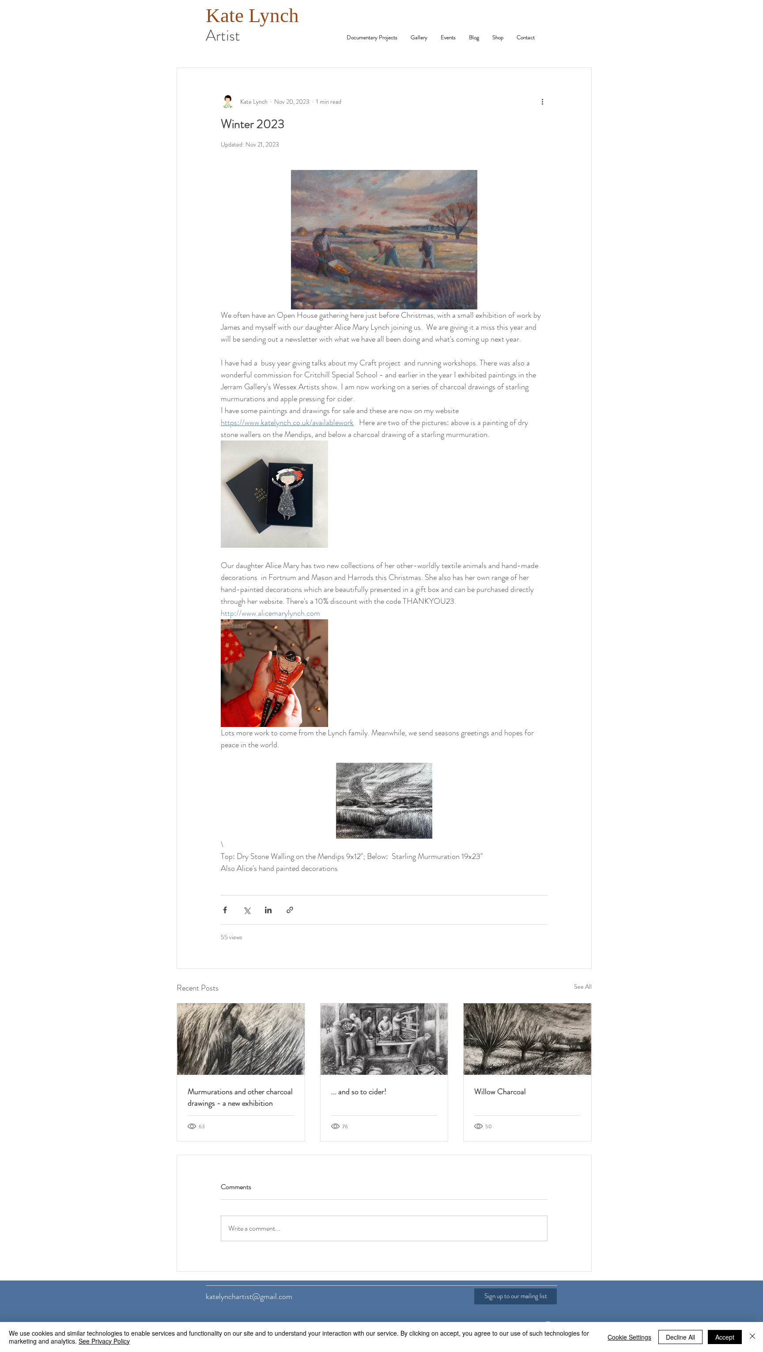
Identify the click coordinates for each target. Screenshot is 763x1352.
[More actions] (542, 101)
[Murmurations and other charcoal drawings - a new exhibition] (241, 1039)
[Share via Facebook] (225, 910)
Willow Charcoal (500, 1091)
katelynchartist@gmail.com (249, 1296)
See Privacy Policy (104, 1341)
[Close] (752, 1337)
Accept (724, 1337)
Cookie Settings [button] (629, 1337)
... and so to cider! (358, 1091)
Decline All (680, 1337)
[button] (448, 37)
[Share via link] (290, 910)
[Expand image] (274, 494)
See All (583, 986)
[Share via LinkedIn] (268, 910)
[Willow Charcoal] (527, 1039)
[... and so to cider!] (384, 1039)
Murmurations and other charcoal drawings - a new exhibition (240, 1097)
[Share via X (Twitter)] (246, 910)
